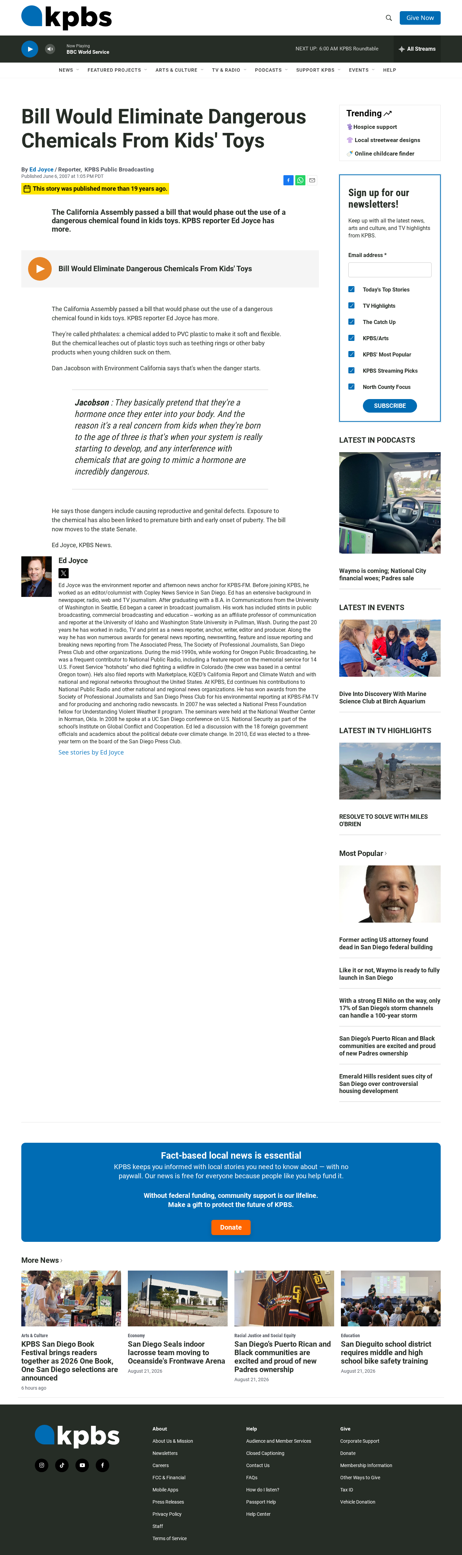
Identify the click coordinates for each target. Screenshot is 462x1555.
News (66, 70)
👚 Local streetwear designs (383, 140)
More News (40, 1260)
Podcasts (268, 70)
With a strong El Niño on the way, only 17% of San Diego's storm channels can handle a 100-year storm (389, 1008)
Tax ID (346, 1489)
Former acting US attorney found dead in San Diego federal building (386, 943)
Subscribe (390, 405)
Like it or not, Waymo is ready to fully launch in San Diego (389, 974)
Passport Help (261, 1502)
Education (350, 1335)
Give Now (420, 18)
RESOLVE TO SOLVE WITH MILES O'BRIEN (383, 820)
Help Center (258, 1514)
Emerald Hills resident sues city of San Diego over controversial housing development (385, 1084)
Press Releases (168, 1502)
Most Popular (361, 853)
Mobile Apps (165, 1489)
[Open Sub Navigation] (78, 70)
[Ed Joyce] (36, 576)
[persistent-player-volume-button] (50, 49)
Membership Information (366, 1465)
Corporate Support (359, 1441)
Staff (158, 1526)
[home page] (66, 17)
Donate (231, 1227)
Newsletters (165, 1453)
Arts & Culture (177, 70)
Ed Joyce (41, 169)
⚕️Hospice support (371, 126)
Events (359, 70)
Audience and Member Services (278, 1441)
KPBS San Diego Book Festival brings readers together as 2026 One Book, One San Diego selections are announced (69, 1361)
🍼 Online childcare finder (380, 153)
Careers (161, 1465)
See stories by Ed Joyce (91, 752)
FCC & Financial (169, 1477)
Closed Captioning (265, 1453)
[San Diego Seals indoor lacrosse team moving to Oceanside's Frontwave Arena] (178, 1298)
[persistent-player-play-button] (30, 49)
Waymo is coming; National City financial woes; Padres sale (382, 574)
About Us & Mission (173, 1441)
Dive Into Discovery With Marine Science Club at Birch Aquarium (382, 697)
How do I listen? (262, 1489)
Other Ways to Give (360, 1477)
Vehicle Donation (357, 1502)
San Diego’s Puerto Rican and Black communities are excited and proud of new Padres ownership (387, 1046)
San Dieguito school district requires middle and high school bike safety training (386, 1352)
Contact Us (258, 1465)
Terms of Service (170, 1538)
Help (389, 70)
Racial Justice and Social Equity (265, 1335)
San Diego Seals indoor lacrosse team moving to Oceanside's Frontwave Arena (176, 1352)
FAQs (251, 1477)
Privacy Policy (167, 1514)
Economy (136, 1335)
